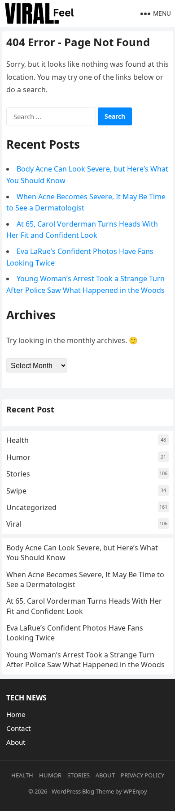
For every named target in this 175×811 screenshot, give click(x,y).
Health (17, 440)
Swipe (16, 491)
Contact (18, 728)
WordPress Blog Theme (83, 791)
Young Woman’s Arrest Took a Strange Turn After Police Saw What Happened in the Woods (85, 659)
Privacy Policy (142, 775)
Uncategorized (31, 507)
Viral (14, 524)
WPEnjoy (135, 791)
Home (16, 714)
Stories (18, 474)
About (15, 742)
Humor (18, 457)
